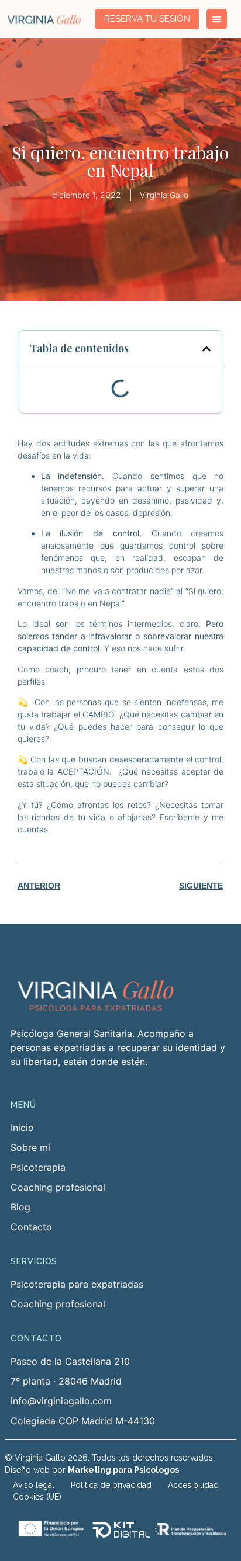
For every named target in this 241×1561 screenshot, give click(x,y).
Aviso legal (33, 1485)
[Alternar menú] (216, 19)
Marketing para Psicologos (123, 1470)
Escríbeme (179, 817)
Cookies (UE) (37, 1496)
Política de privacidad (111, 1485)
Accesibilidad (193, 1485)
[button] (206, 348)
